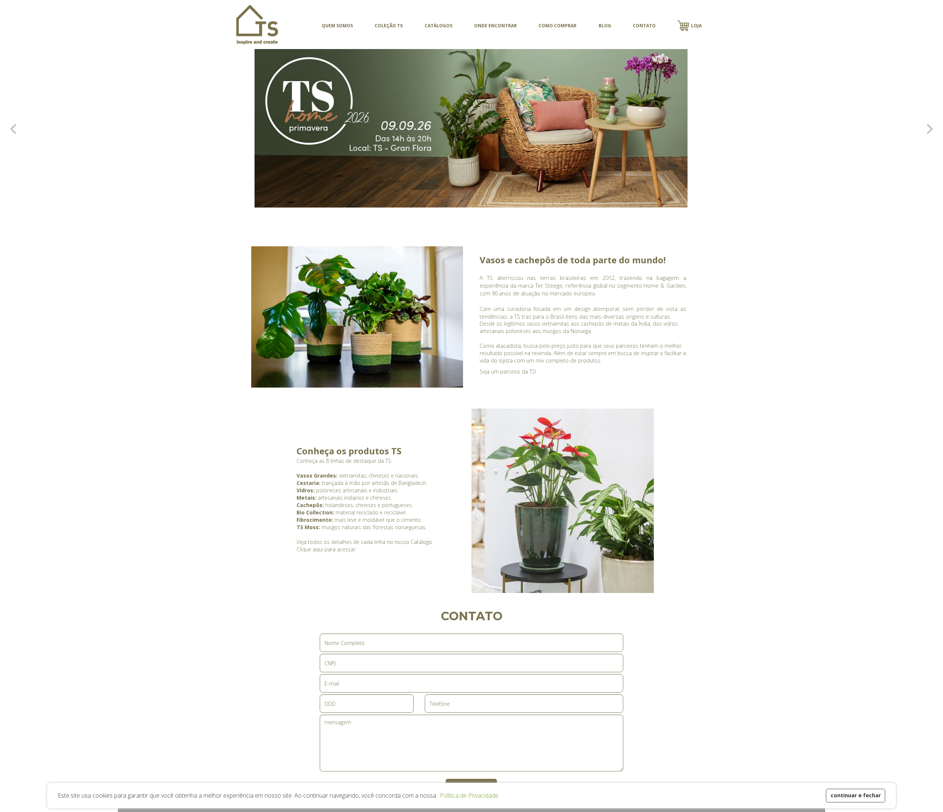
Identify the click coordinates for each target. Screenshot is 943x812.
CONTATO (644, 25)
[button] (439, 796)
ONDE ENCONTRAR (495, 25)
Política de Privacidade (469, 795)
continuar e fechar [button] (856, 795)
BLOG (605, 25)
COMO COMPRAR (557, 25)
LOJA (696, 25)
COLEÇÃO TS (389, 25)
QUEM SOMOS (337, 25)
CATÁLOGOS (438, 25)
